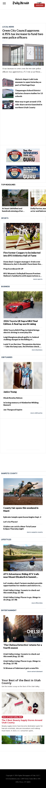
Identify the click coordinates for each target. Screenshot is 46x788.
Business (5, 286)
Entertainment (9, 610)
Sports (4, 218)
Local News (8, 27)
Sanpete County (9, 473)
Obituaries (6, 357)
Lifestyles (6, 539)
